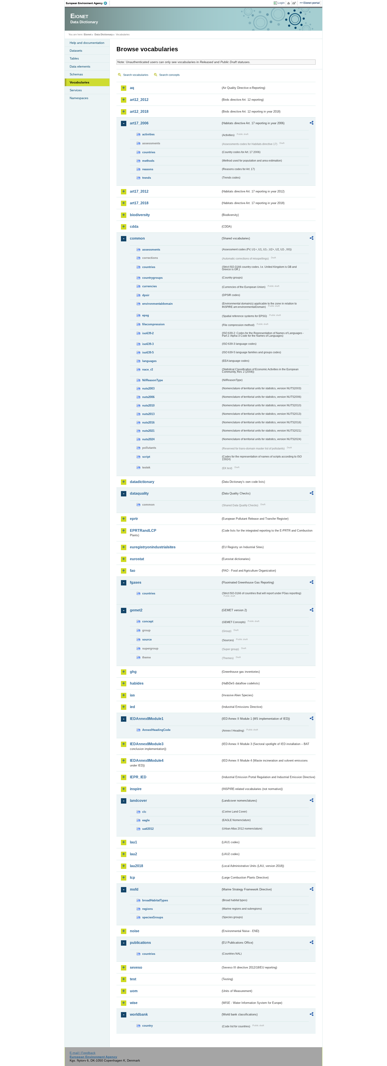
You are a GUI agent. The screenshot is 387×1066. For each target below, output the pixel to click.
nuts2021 (148, 430)
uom (134, 991)
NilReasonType (152, 380)
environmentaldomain (157, 303)
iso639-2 (148, 333)
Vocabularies (79, 82)
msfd (134, 889)
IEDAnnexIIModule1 (146, 719)
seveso (136, 967)
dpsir (145, 295)
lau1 (133, 842)
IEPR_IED (138, 777)
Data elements (80, 66)
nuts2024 (148, 439)
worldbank (139, 1014)
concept (147, 621)
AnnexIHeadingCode (156, 730)
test (133, 979)
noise (134, 931)
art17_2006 (139, 123)
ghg (133, 672)
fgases (135, 582)
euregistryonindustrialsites (153, 547)
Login (281, 3)
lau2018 (136, 866)
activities (148, 134)
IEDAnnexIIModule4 (146, 760)
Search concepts (169, 75)
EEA (88, 3)
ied (132, 707)
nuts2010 (148, 405)
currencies (149, 286)
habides (137, 683)
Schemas (76, 74)
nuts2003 (148, 388)
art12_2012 (139, 100)
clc (144, 811)
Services (76, 90)
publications (140, 943)
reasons (147, 169)
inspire (136, 789)
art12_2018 (139, 111)
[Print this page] (289, 3)
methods (148, 160)
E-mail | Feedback (82, 1053)
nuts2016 (148, 422)
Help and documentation (87, 43)
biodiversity (140, 215)
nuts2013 (148, 414)
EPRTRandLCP (143, 530)
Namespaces (79, 98)
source (147, 639)
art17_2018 (139, 203)
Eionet (87, 34)
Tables (74, 58)
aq (132, 88)
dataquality (139, 493)
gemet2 (136, 610)
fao (132, 570)
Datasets (76, 50)
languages (149, 361)
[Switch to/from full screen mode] (295, 3)
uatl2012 (148, 828)
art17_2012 (139, 191)
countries (148, 152)
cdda (134, 226)
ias (132, 695)
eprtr (134, 519)
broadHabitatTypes (155, 900)
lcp (132, 877)
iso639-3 (148, 344)
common (137, 238)
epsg (145, 315)
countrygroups (152, 277)
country (147, 1025)
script (146, 456)
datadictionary (142, 482)
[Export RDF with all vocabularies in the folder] (311, 123)
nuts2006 (148, 397)
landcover (138, 800)
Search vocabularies (135, 75)
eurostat (137, 559)
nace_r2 (147, 369)
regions (147, 909)
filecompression (153, 324)
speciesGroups (152, 917)
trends (146, 177)
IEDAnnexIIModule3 (146, 744)
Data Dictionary (104, 34)
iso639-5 (148, 352)
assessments (151, 249)
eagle (146, 820)
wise (134, 1003)
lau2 (133, 854)
